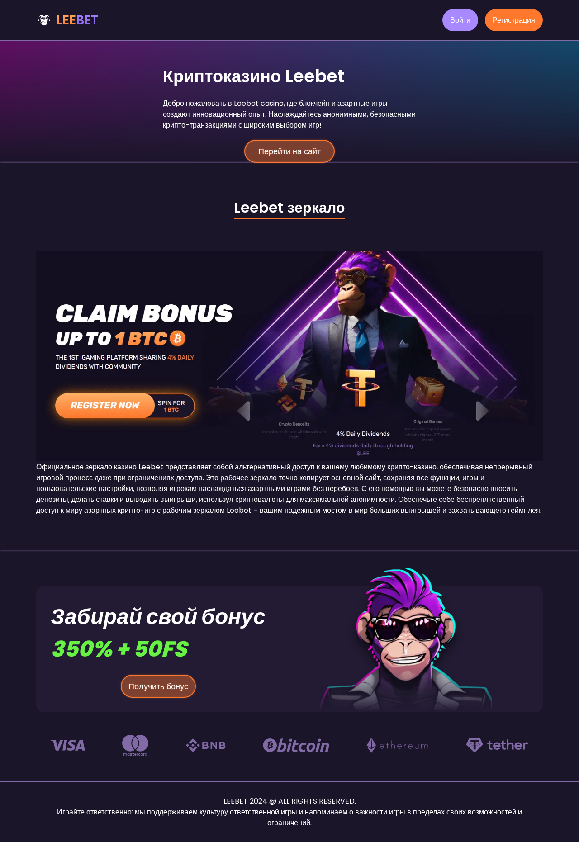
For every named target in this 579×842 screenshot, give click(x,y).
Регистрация (514, 20)
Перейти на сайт (289, 151)
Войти (460, 20)
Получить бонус (158, 686)
